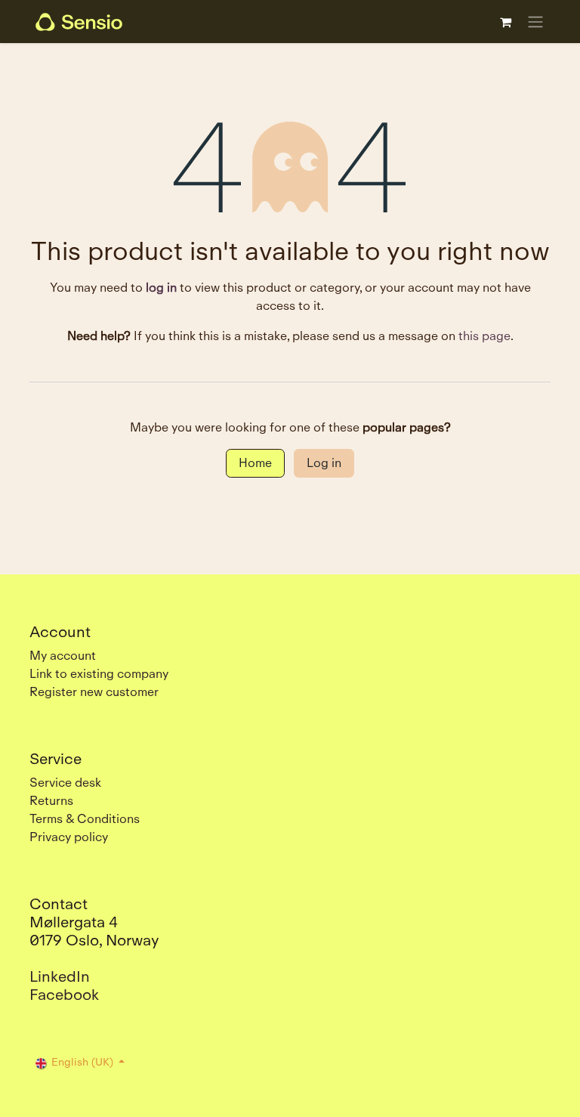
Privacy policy (68, 837)
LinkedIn (59, 976)
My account (62, 655)
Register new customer (94, 692)
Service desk (65, 782)
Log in (324, 463)
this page (484, 336)
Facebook (64, 994)
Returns (51, 801)
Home (255, 463)
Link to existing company (98, 674)
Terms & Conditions (84, 819)
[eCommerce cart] (505, 22)
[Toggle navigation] (535, 21)
